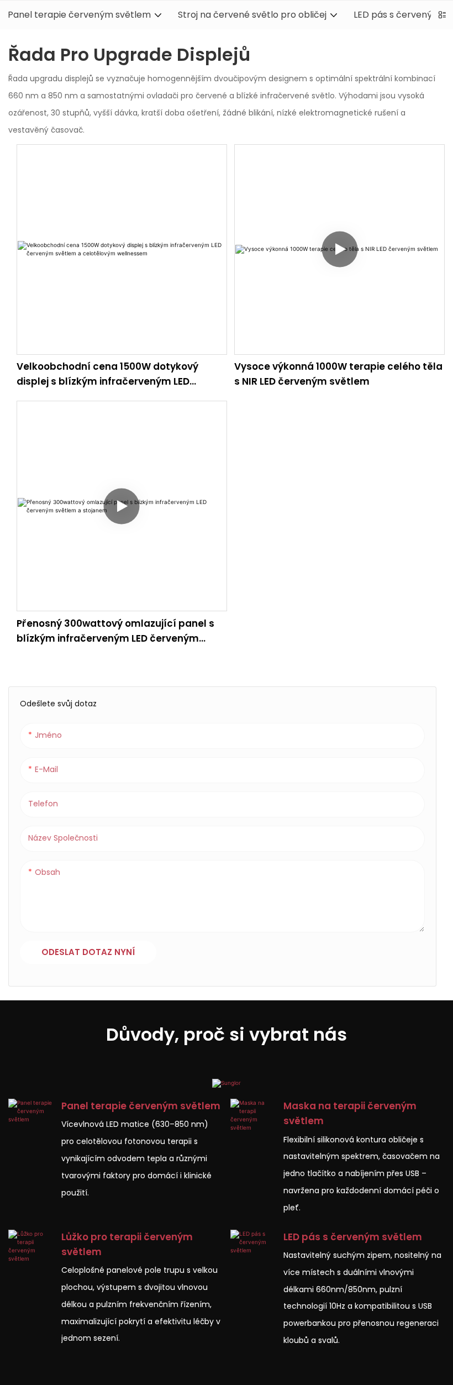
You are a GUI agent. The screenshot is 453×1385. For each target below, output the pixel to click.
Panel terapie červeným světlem (140, 1106)
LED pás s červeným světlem (352, 1237)
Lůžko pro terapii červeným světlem (127, 1244)
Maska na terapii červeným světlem (350, 1113)
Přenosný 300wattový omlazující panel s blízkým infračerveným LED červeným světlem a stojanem (115, 631)
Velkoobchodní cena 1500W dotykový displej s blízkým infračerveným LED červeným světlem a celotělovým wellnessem (107, 374)
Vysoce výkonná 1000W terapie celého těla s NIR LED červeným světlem (338, 374)
